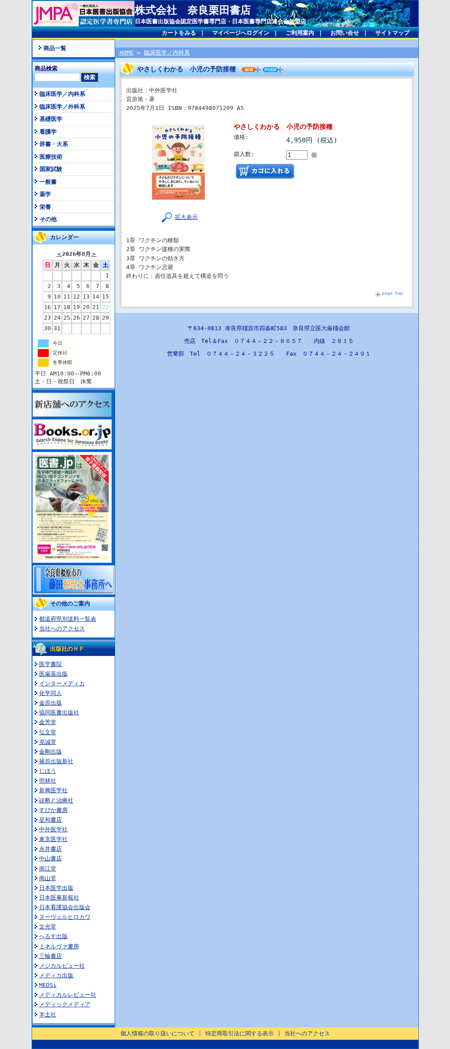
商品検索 (46, 68)
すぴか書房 (53, 810)
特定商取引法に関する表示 (239, 1033)
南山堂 (47, 878)
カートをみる (179, 32)
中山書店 (50, 858)
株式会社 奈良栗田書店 (193, 10)
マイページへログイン (240, 32)
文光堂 (47, 926)
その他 (48, 219)
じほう (47, 771)
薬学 (45, 194)
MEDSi (48, 985)
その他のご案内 (70, 603)
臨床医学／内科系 (62, 94)
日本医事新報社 (59, 897)
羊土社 (47, 1014)
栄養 (45, 207)
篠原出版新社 (56, 761)
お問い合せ (344, 32)
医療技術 (51, 156)
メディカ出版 (56, 975)
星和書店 (50, 819)
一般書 (48, 181)
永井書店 (50, 848)
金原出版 (50, 702)
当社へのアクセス (62, 628)
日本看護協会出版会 (65, 907)
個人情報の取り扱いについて (157, 1033)
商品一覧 (55, 48)
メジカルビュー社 (62, 965)
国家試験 (51, 169)
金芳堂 (47, 722)
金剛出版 (50, 751)
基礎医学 (51, 119)
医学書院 (50, 664)
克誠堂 (47, 742)
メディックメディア (65, 1004)
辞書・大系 (54, 144)
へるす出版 (53, 936)
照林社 (47, 780)
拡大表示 (186, 217)
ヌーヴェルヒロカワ (65, 917)
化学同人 (50, 693)
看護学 (48, 131)
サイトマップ (392, 32)
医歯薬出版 (53, 673)
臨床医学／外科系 (62, 106)
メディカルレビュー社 (67, 994)
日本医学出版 (56, 888)
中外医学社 (53, 829)
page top (392, 293)
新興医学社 (53, 790)
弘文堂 (47, 732)
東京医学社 (53, 839)
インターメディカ (62, 683)
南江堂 (47, 868)
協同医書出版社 (59, 712)
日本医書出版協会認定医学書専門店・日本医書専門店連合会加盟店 (220, 21)
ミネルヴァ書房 (59, 946)
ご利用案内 (300, 32)
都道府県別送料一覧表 (67, 619)
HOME (127, 52)
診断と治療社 (56, 800)
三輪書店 (50, 956)
